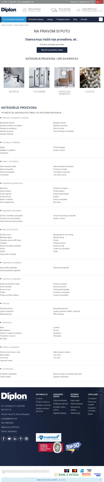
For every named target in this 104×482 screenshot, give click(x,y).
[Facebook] (3, 438)
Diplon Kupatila (6, 25)
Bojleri (90, 414)
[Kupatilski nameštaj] (64, 77)
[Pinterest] (20, 438)
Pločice (5, 303)
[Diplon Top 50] (74, 448)
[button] (101, 19)
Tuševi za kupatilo (10, 347)
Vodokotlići (7, 369)
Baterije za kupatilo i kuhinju (15, 117)
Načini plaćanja (77, 404)
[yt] (9, 438)
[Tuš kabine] (39, 77)
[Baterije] (14, 77)
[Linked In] (15, 438)
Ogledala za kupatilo (12, 262)
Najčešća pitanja (59, 413)
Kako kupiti (75, 400)
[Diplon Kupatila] (8, 9)
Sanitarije (6, 322)
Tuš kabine (92, 399)
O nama (39, 399)
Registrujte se (84, 2)
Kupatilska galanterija (12, 183)
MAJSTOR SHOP (10, 229)
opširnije (61, 480)
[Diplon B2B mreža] (79, 10)
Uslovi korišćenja (60, 400)
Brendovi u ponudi (43, 405)
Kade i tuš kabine (10, 161)
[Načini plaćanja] (24, 10)
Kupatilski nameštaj (11, 210)
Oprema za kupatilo (11, 279)
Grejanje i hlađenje (11, 142)
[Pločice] (90, 77)
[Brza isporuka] (54, 10)
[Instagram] (26, 438)
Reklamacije (75, 413)
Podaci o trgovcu (43, 402)
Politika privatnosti (60, 404)
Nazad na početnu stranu (52, 50)
